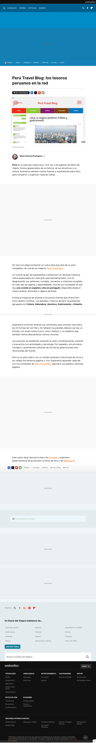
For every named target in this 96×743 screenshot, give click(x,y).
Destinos (8, 636)
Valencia (45, 62)
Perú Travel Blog (55, 268)
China (62, 62)
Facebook (87, 8)
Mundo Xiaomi (10, 692)
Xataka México (10, 722)
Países (9, 62)
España (22, 8)
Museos (38, 628)
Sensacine (45, 677)
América (45, 467)
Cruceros (68, 636)
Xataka (7, 677)
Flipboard (91, 8)
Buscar (87, 657)
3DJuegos (27, 677)
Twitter (83, 8)
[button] (32, 156)
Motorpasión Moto (83, 680)
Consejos (12, 8)
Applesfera (9, 684)
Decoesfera (9, 704)
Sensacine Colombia (45, 726)
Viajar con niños (71, 641)
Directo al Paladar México (65, 723)
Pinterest (29, 607)
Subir (84, 666)
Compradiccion (10, 707)
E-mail (43, 92)
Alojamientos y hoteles (73, 628)
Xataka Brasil (10, 725)
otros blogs (56, 467)
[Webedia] (90, 1)
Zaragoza (26, 62)
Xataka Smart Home (10, 688)
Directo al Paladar (65, 677)
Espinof (44, 680)
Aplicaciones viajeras (43, 641)
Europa (42, 8)
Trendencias (9, 701)
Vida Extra (27, 680)
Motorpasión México (81, 723)
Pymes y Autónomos (27, 705)
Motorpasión (81, 677)
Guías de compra (11, 628)
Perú (67, 467)
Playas (7, 641)
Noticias (32, 8)
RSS (24, 607)
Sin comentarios (22, 93)
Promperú (53, 457)
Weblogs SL (69, 460)
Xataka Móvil (10, 680)
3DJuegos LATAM (29, 722)
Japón (18, 62)
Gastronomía (10, 632)
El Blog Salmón (28, 701)
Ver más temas (12, 647)
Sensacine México (47, 722)
